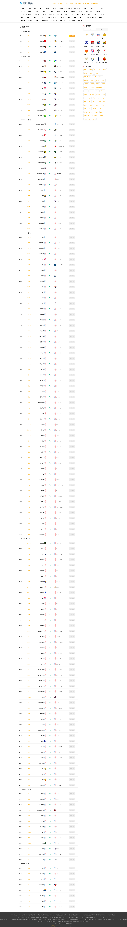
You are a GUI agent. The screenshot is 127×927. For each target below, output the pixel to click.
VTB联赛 (44, 11)
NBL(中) (93, 8)
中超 (69, 17)
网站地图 (53, 926)
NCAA (80, 11)
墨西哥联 (100, 8)
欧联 (72, 14)
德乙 (22, 17)
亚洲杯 (36, 11)
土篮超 (68, 8)
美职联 (41, 17)
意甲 (89, 14)
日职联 (94, 17)
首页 (54, 3)
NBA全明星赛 (76, 8)
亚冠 (54, 17)
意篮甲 (47, 8)
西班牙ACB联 (89, 11)
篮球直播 (69, 3)
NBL (41, 8)
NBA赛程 (61, 3)
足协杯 (87, 17)
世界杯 (51, 11)
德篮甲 (54, 8)
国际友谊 (59, 14)
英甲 (29, 402)
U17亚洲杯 (54, 20)
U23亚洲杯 (62, 17)
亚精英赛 (62, 20)
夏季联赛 (73, 11)
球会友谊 (51, 14)
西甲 (95, 14)
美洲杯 (34, 17)
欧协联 (36, 20)
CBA (35, 8)
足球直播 (78, 3)
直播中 (72, 35)
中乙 (81, 17)
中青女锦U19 (71, 20)
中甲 (75, 17)
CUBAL (98, 11)
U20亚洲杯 (45, 20)
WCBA (85, 8)
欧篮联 (30, 11)
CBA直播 (94, 3)
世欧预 (37, 14)
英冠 (83, 14)
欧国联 (30, 20)
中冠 (29, 35)
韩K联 (100, 17)
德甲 (101, 14)
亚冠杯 (58, 11)
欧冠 (66, 14)
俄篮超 (61, 8)
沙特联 (23, 20)
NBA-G (23, 14)
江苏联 (29, 424)
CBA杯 (80, 20)
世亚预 (44, 14)
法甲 (28, 17)
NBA (22, 8)
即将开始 (72, 41)
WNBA (29, 8)
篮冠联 (65, 11)
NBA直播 (86, 3)
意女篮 (23, 11)
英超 (78, 14)
